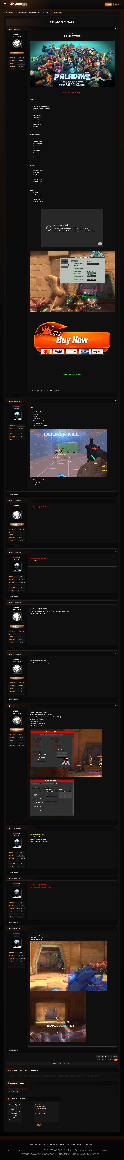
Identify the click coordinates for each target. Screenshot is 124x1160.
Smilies (39, 1106)
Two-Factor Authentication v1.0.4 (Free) (53, 1153)
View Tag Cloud (13, 1091)
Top (116, 1059)
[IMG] (38, 1109)
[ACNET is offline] (17, 43)
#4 (116, 552)
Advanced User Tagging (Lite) (49, 1154)
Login (109, 4)
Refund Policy (64, 1144)
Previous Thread (57, 1063)
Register (117, 4)
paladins (23, 1089)
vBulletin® (52, 1149)
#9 (116, 878)
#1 (116, 28)
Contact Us (88, 1144)
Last (114, 1056)
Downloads (54, 1144)
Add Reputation (13, 394)
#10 (115, 928)
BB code (39, 1104)
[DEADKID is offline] (17, 415)
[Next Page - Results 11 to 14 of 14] (110, 1056)
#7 (116, 705)
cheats (11, 1089)
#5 (116, 602)
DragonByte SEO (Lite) (78, 1150)
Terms (73, 1144)
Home (31, 1144)
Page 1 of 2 (101, 1056)
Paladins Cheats (62, 22)
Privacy (79, 1144)
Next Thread (67, 1063)
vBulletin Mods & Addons (91, 1150)
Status (46, 1144)
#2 (116, 400)
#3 (116, 500)
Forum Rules (39, 1125)
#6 (116, 654)
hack (17, 1089)
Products (38, 1144)
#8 (116, 828)
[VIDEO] (39, 1111)
